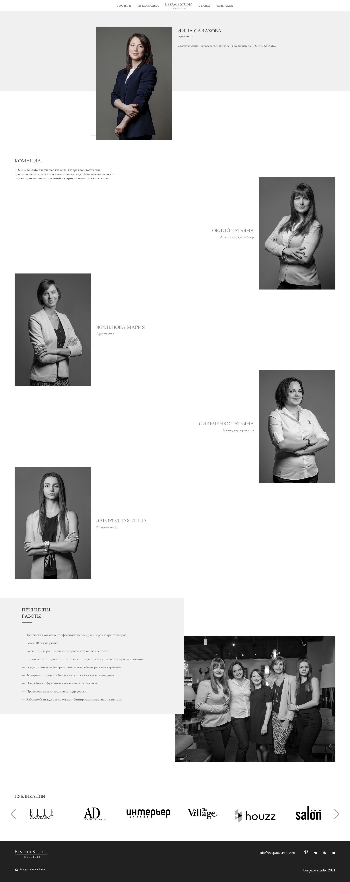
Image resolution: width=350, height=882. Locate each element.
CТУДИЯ (204, 5)
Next (336, 814)
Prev (13, 814)
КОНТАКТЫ (225, 5)
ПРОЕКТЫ (124, 5)
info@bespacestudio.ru (277, 852)
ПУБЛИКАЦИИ (148, 5)
